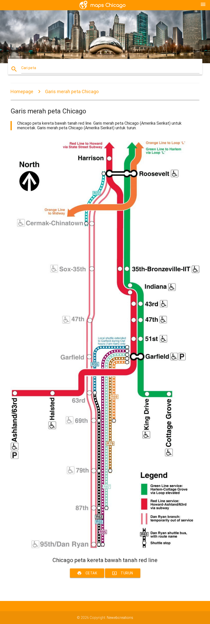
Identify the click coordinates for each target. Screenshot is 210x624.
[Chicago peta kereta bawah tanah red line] (105, 548)
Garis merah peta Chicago (72, 91)
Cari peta (28, 68)
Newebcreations (120, 618)
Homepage (21, 91)
